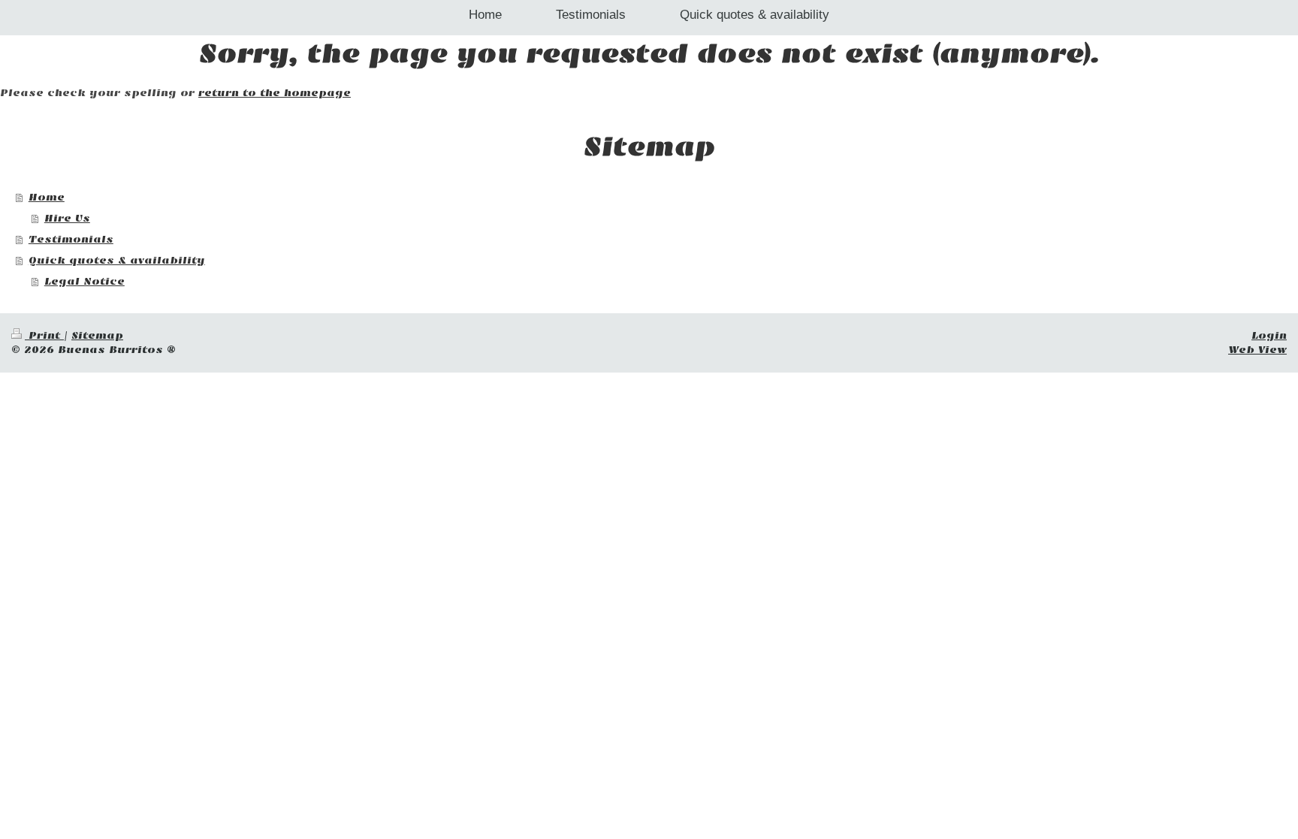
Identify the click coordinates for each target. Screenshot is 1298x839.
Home (47, 197)
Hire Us (67, 218)
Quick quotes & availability (117, 260)
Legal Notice (84, 281)
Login (1269, 335)
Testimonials (71, 239)
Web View (1257, 349)
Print (44, 335)
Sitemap (97, 335)
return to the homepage (274, 92)
